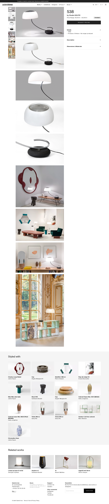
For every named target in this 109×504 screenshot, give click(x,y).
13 (55, 470)
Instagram (50, 491)
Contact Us (50, 484)
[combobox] (101, 4)
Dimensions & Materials (74, 46)
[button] (96, 4)
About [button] (68, 4)
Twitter (49, 493)
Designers (54, 4)
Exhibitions (47, 4)
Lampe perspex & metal (15, 470)
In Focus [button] (61, 4)
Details (69, 30)
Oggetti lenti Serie (84, 470)
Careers (49, 486)
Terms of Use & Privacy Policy (31, 500)
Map (13, 491)
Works (39, 4)
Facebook (50, 495)
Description (70, 40)
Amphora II (35, 470)
